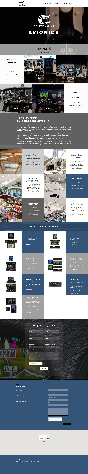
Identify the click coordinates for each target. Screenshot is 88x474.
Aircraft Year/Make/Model (50, 344)
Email (30, 335)
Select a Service (32, 344)
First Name (31, 329)
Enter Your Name (51, 387)
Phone (46, 335)
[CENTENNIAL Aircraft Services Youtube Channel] (19, 459)
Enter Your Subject (52, 397)
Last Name (47, 329)
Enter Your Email (51, 392)
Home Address (51, 402)
